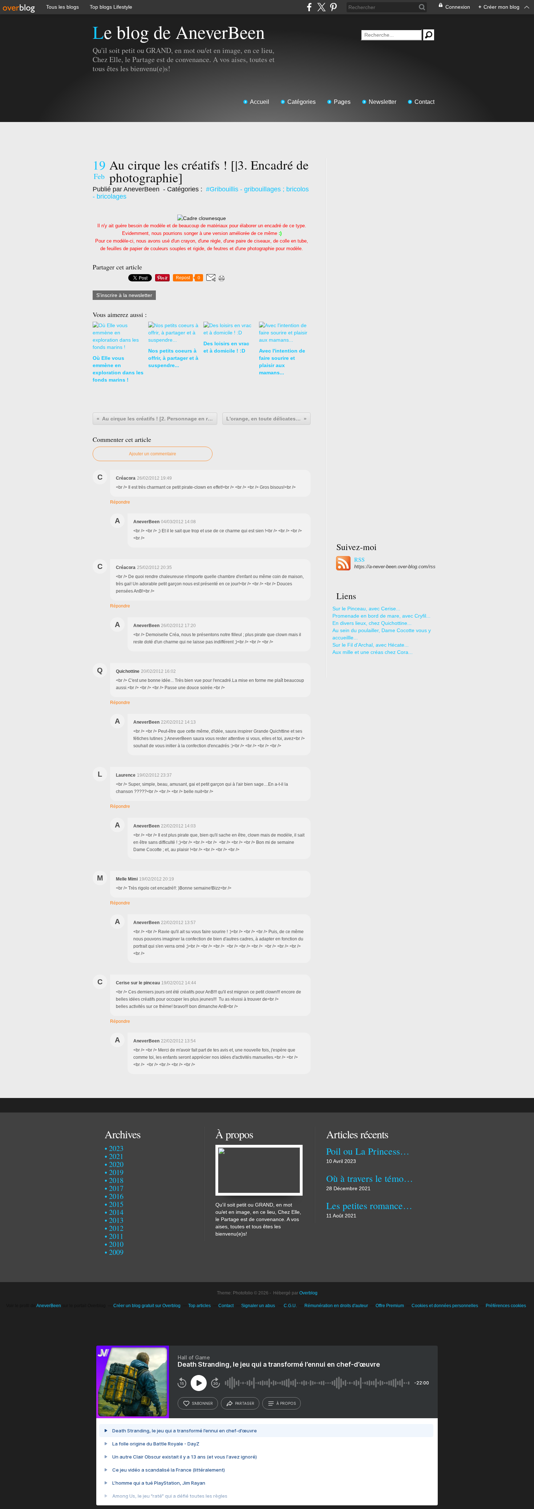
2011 (116, 1236)
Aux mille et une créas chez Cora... (372, 652)
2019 (116, 1172)
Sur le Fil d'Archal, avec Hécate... (370, 645)
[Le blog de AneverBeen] (259, 1148)
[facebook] (309, 7)
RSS (359, 559)
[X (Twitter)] (321, 7)
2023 (116, 1148)
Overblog (308, 1293)
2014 (116, 1212)
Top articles (199, 1305)
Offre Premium (390, 1305)
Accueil (259, 102)
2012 (116, 1228)
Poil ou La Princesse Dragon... (369, 1151)
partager (244, 1403)
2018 (116, 1180)
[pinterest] (333, 7)
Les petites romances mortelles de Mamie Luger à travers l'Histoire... (369, 1205)
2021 (116, 1156)
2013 (116, 1220)
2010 (116, 1244)
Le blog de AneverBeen (179, 32)
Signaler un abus (258, 1305)
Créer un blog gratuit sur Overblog (147, 1305)
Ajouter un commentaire (152, 453)
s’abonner (202, 1403)
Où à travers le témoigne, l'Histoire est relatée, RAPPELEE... (369, 1178)
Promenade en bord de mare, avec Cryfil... (381, 616)
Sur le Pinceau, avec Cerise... (366, 608)
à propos (286, 1403)
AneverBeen (48, 1305)
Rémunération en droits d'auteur (336, 1305)
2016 (116, 1196)
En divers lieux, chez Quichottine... (372, 623)
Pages (342, 102)
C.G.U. (290, 1305)
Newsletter (382, 102)
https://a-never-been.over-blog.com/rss (395, 566)
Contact (424, 102)
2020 (116, 1164)
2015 (116, 1204)
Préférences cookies (506, 1305)
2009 (116, 1252)
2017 (116, 1188)
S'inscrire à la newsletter (124, 295)
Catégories (301, 102)
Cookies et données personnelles (445, 1305)
